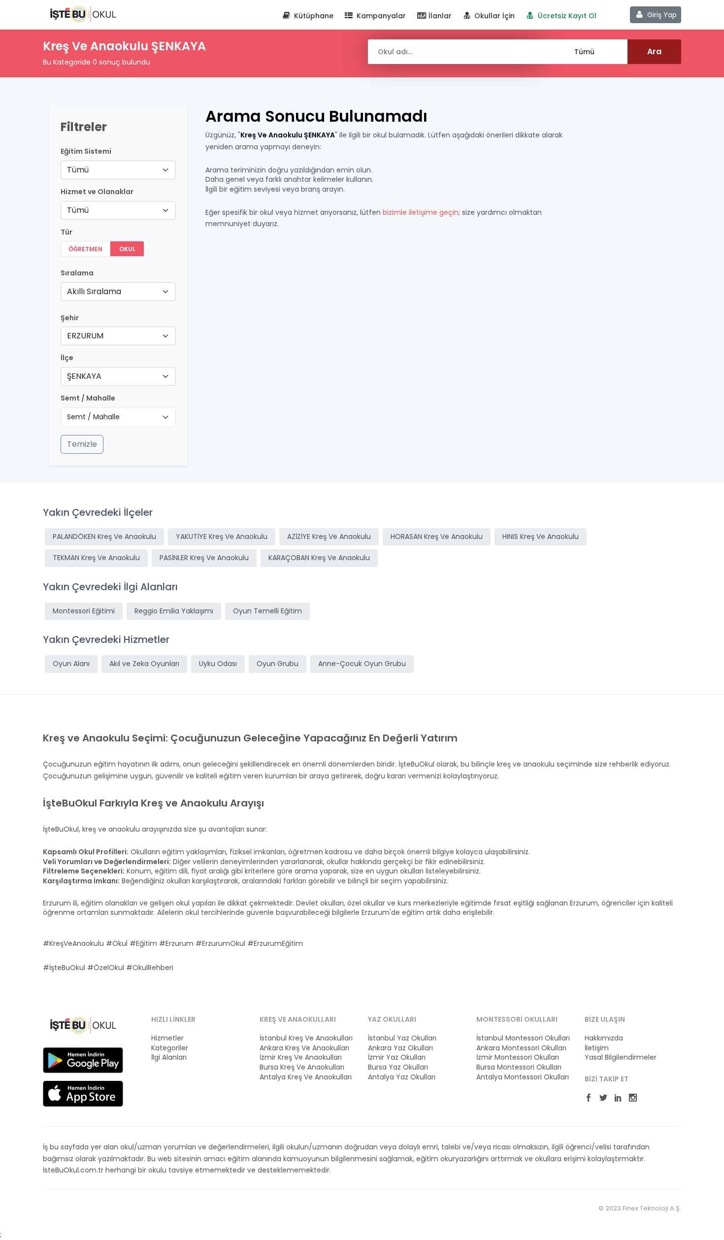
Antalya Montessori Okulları (522, 1077)
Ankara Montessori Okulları (521, 1048)
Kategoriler (169, 1048)
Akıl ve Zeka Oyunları (144, 664)
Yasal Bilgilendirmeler (621, 1057)
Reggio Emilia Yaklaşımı (173, 611)
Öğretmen (85, 249)
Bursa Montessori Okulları (518, 1067)
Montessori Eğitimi (84, 611)
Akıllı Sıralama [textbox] (94, 291)
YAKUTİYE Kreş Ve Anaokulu (221, 536)
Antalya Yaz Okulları (401, 1077)
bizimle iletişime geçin (421, 212)
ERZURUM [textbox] (85, 335)
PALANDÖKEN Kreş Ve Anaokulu (104, 536)
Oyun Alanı (71, 664)
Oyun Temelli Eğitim (267, 611)
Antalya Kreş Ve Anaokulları (306, 1077)
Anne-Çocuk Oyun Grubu (362, 664)
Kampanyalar (380, 16)
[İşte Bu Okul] (83, 1025)
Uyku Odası (218, 664)
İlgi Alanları (169, 1057)
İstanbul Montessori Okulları (523, 1038)
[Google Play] (83, 1060)
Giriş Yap (661, 15)
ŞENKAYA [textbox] (84, 376)
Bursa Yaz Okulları (398, 1067)
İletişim (597, 1048)
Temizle (82, 444)
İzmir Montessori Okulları (517, 1057)
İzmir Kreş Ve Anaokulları (301, 1057)
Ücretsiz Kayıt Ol (566, 16)
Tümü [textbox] (78, 169)
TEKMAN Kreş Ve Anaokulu (96, 558)
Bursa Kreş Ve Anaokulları (302, 1067)
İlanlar (439, 16)
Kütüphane (312, 16)
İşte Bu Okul (83, 14)
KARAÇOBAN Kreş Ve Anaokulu (319, 558)
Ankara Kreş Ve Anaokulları (304, 1048)
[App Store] (83, 1093)
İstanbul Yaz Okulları (402, 1038)
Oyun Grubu (277, 664)
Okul (127, 249)
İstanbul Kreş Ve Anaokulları (306, 1038)
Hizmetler (167, 1038)
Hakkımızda (604, 1038)
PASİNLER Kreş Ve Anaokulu (204, 558)
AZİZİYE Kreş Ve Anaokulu (329, 536)
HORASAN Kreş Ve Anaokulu (437, 536)
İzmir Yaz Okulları (397, 1057)
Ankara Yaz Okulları (400, 1048)
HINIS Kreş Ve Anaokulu (540, 536)
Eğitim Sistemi (86, 151)
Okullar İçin (493, 16)
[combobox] (118, 170)
